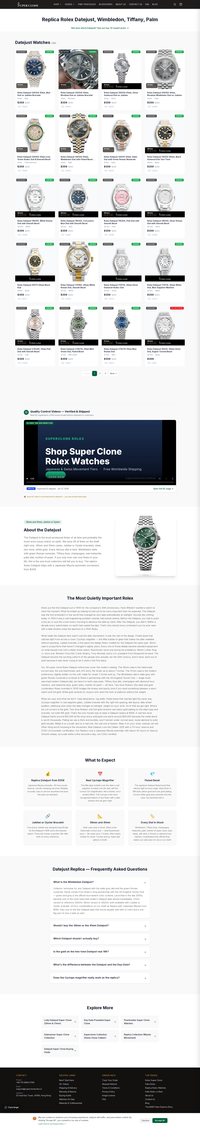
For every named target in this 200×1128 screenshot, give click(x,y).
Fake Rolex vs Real (153, 1091)
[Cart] (181, 4)
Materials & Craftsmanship (70, 1103)
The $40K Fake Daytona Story (159, 1107)
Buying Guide (65, 1095)
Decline (145, 1120)
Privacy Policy (108, 1091)
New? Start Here (66, 1080)
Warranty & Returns (67, 1091)
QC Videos (64, 1084)
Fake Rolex (150, 1084)
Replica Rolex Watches (155, 1088)
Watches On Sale (67, 1099)
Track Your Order (110, 1080)
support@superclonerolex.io (29, 1089)
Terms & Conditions (111, 1088)
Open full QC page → (163, 488)
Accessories (105, 4)
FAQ (147, 4)
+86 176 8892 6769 (25, 1082)
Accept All (160, 1120)
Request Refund (109, 1084)
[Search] (175, 4)
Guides (68, 4)
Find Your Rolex (87, 4)
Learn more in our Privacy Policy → (52, 1124)
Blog (155, 4)
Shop (56, 4)
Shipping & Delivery (68, 1088)
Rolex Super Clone (153, 1080)
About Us (121, 4)
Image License (108, 1095)
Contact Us (135, 4)
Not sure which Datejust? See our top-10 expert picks (100, 28)
